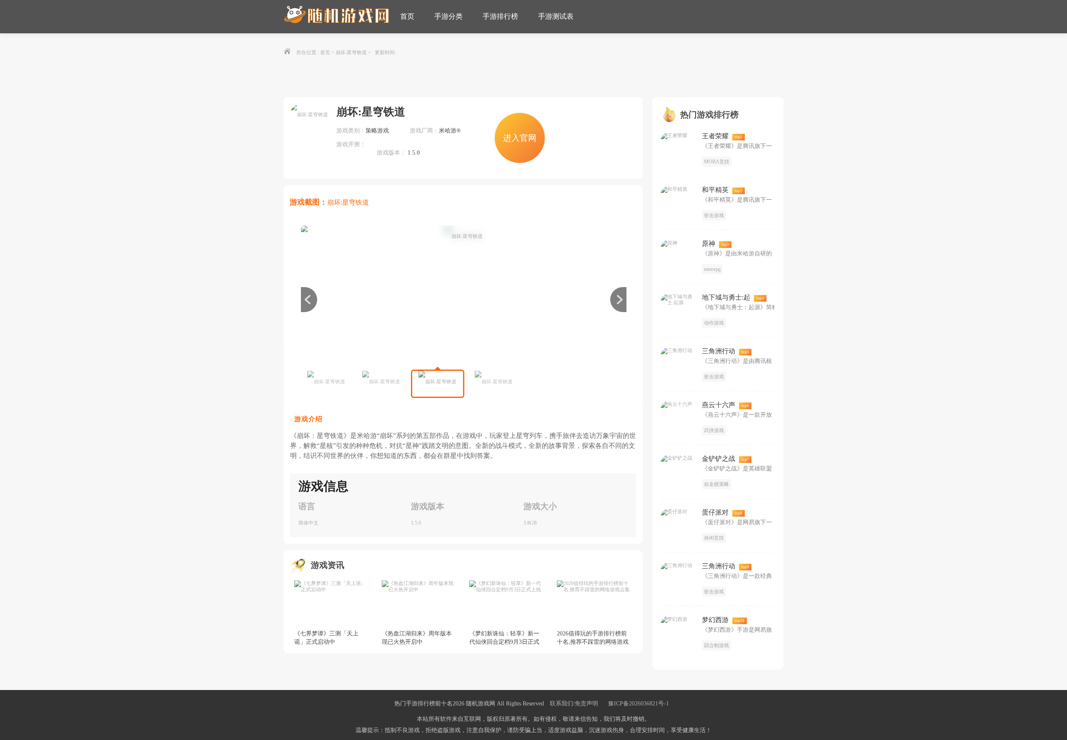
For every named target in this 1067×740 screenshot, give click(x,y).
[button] (618, 299)
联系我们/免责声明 (574, 703)
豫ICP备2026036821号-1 (638, 703)
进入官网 (519, 137)
